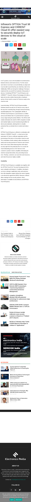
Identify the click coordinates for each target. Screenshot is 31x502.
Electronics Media (6, 41)
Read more (18, 499)
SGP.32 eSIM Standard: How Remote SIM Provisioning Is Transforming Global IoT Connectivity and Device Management (18, 287)
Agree (12, 499)
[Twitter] (19, 490)
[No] (29, 497)
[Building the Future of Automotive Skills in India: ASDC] (5, 400)
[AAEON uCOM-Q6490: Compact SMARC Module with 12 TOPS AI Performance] (5, 306)
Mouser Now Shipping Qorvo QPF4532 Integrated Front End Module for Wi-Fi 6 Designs (23, 236)
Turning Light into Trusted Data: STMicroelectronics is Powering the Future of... (19, 368)
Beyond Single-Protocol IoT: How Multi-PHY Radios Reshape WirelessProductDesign (20, 278)
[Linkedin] (15, 490)
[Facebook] (11, 490)
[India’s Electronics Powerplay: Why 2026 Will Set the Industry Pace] (5, 392)
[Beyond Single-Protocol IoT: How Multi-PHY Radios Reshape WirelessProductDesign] (5, 278)
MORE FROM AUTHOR (17, 272)
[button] (29, 17)
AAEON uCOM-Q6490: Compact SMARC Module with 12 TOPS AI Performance (19, 306)
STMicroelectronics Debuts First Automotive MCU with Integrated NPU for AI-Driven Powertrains (19, 384)
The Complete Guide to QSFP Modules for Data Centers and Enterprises (7, 235)
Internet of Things (3, 280)
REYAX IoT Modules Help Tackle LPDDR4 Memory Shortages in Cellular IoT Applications (19, 323)
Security (2, 316)
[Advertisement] (15, 200)
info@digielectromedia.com (19, 479)
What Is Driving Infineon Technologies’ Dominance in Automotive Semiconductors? (20, 376)
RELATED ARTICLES (5, 272)
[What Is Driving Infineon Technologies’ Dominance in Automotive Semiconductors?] (5, 376)
